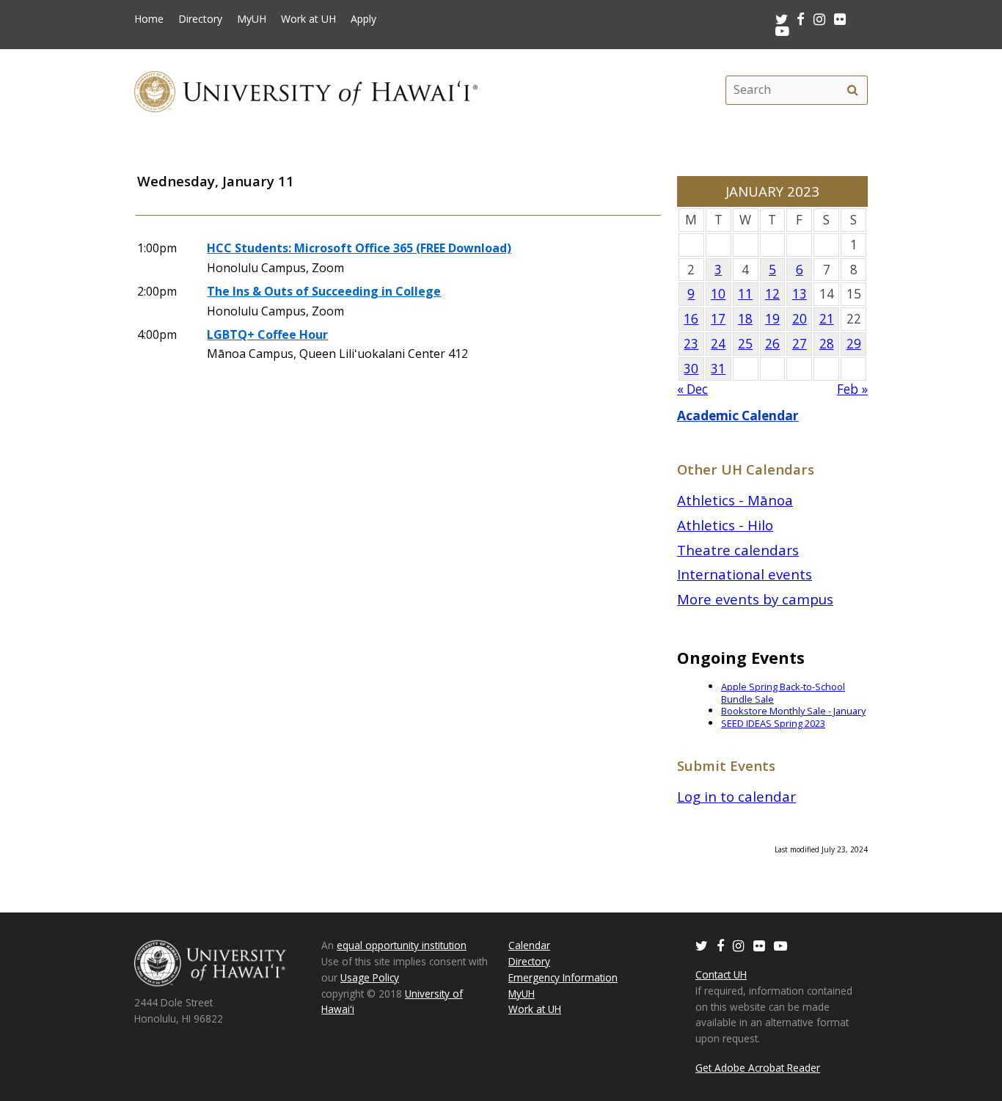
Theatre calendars (738, 550)
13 (799, 293)
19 (772, 318)
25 (745, 343)
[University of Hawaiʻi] (306, 90)
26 (772, 343)
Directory (200, 19)
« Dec (692, 389)
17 (718, 318)
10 (718, 293)
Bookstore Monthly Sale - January (793, 710)
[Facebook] (720, 945)
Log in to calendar (736, 796)
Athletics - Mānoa (735, 500)
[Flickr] (759, 945)
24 (718, 343)
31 (718, 368)
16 (691, 318)
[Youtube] (782, 30)
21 (826, 318)
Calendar (529, 945)
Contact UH (721, 974)
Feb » (852, 389)
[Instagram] (739, 945)
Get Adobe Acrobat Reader (757, 1068)
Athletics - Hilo (725, 525)
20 (799, 318)
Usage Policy (369, 977)
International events (744, 574)
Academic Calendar (738, 415)
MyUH (251, 19)
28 (826, 343)
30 (691, 368)
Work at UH (308, 19)
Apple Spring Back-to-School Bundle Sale (783, 693)
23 (691, 343)
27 (799, 343)
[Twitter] (701, 945)
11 (745, 293)
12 (772, 293)
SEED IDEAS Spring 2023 (773, 723)
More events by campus (755, 599)
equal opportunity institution (402, 945)
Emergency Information (563, 977)
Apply (363, 19)
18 (745, 318)
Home (149, 19)
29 (853, 343)
